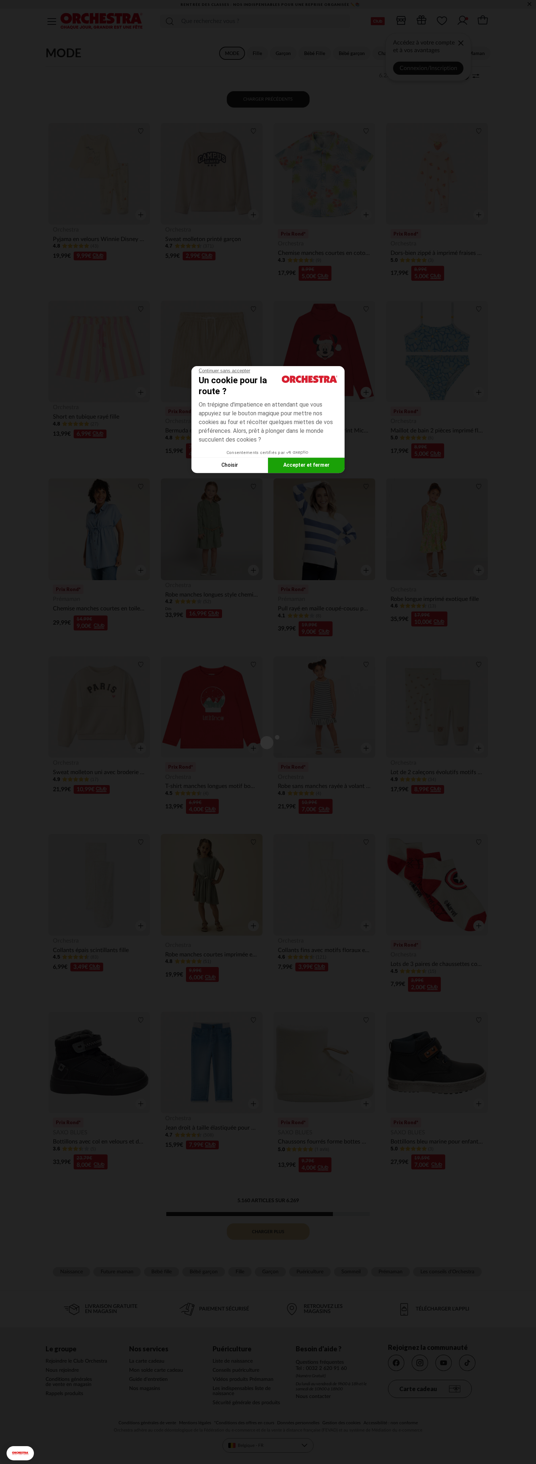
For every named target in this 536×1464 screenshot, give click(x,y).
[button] (20, 1453)
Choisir (229, 465)
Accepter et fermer (306, 465)
